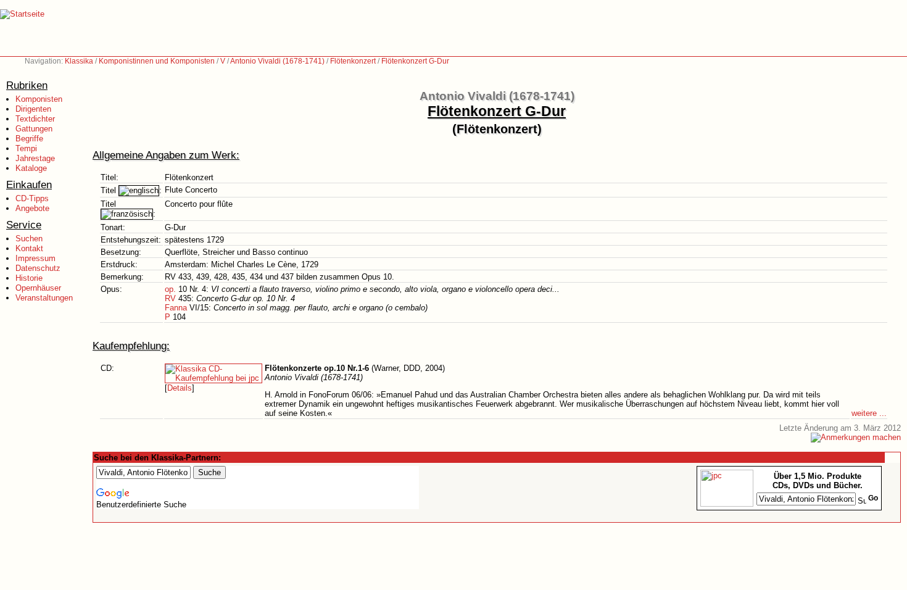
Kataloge (31, 168)
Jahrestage (35, 158)
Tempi (26, 148)
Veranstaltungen (44, 297)
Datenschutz (37, 268)
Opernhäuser (38, 288)
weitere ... (869, 413)
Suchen (29, 238)
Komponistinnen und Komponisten (157, 61)
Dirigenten (33, 109)
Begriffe (29, 138)
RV (170, 298)
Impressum (35, 258)
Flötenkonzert (353, 61)
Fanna (176, 307)
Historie (29, 278)
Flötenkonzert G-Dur (415, 61)
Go (873, 498)
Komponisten (38, 99)
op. (170, 289)
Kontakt (29, 248)
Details (179, 388)
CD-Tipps (32, 198)
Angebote (32, 208)
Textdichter (35, 118)
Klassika (79, 61)
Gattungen (33, 128)
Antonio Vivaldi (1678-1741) (277, 61)
